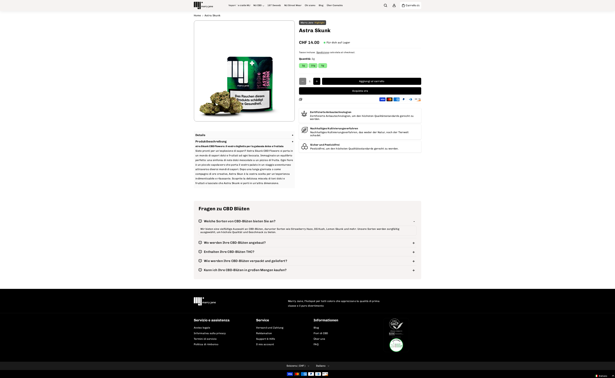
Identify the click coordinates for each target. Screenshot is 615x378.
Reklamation (264, 333)
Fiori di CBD (321, 333)
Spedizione (322, 52)
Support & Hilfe (265, 338)
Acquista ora (360, 90)
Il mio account (265, 344)
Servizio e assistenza (212, 320)
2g (305, 66)
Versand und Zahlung (269, 327)
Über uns (319, 338)
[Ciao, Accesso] (394, 5)
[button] (258, 5)
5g (324, 66)
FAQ (316, 344)
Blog (316, 327)
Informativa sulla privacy (210, 333)
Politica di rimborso (206, 344)
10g (314, 66)
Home (197, 15)
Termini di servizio (205, 338)
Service (262, 320)
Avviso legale (202, 327)
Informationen (326, 320)
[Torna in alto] (608, 368)
